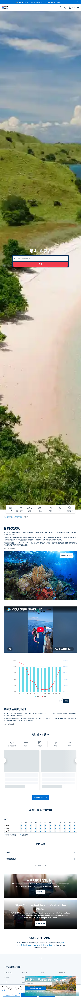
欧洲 (5, 982)
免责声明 (44, 947)
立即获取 (40, 892)
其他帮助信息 (11, 859)
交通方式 (10, 852)
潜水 (69, 746)
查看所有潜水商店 (40, 798)
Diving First (47, 945)
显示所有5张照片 (66, 556)
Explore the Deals (54, 2)
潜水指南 (7, 517)
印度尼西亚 (18, 517)
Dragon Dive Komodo (34, 945)
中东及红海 (8, 972)
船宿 (25, 746)
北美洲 (6, 977)
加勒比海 (62, 972)
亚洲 (12, 517)
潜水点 (39, 746)
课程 (55, 746)
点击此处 (60, 991)
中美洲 (24, 972)
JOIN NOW (40, 923)
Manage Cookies (11, 995)
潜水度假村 (12, 746)
